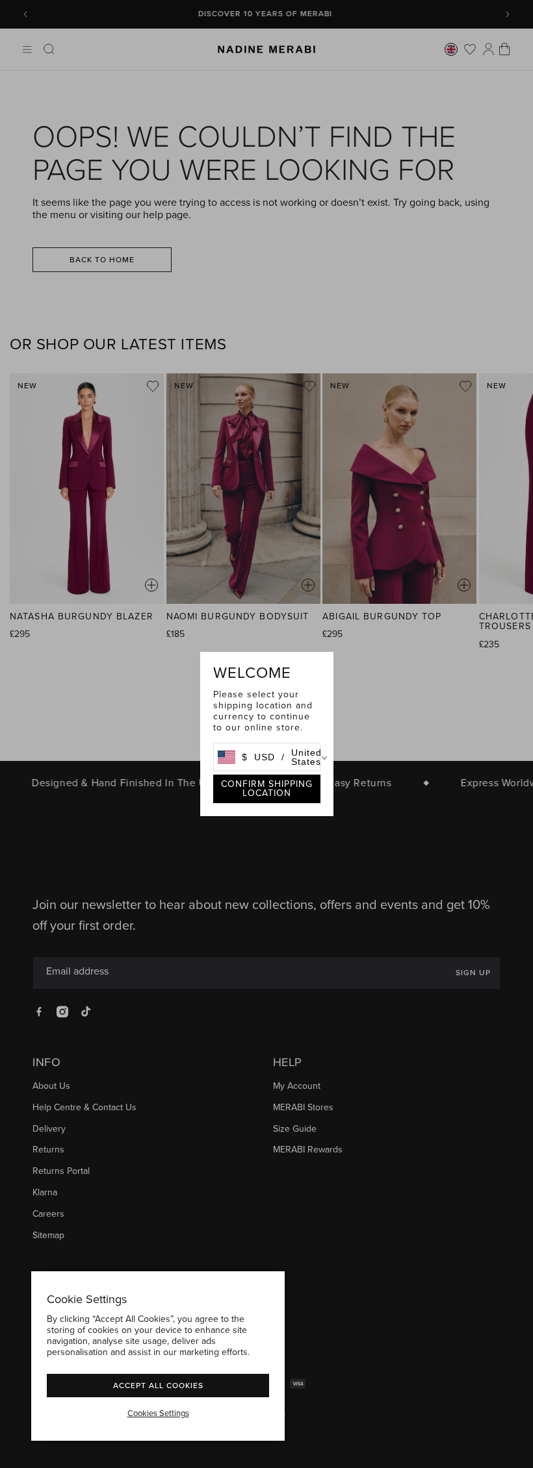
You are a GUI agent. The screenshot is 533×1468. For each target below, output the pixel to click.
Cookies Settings (158, 1413)
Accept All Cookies (158, 1385)
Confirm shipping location (267, 788)
